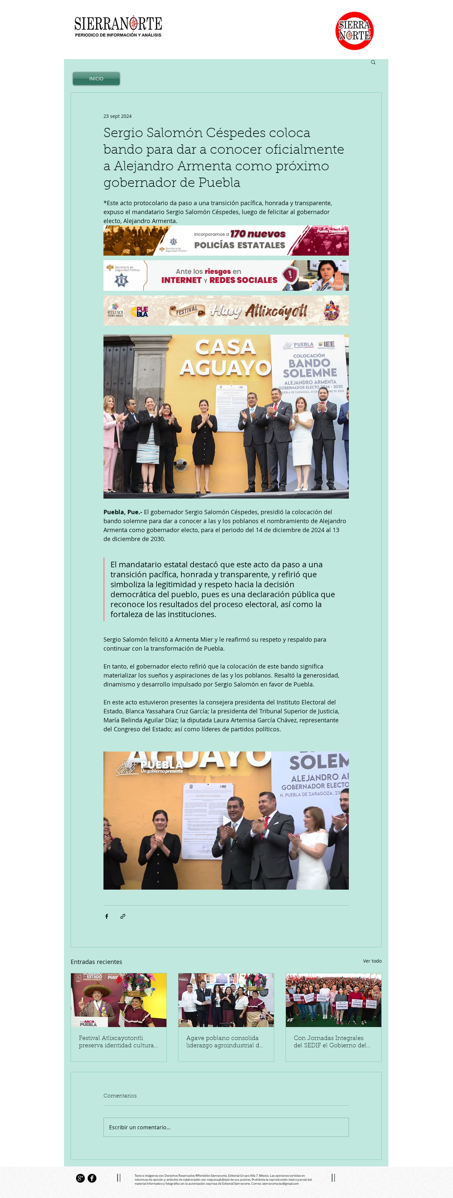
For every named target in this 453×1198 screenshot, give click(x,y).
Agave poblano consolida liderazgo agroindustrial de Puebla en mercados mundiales (224, 1043)
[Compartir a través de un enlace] (123, 916)
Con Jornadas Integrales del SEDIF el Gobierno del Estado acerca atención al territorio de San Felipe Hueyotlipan (330, 1043)
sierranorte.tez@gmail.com (280, 1184)
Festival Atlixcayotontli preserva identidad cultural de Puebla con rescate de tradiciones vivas (117, 1043)
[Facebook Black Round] (92, 1178)
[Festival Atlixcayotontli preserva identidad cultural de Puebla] (118, 1000)
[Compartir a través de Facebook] (106, 916)
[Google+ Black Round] (80, 1178)
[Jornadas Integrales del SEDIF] (333, 1000)
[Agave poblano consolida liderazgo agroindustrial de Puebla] (226, 1000)
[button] (373, 61)
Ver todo (372, 961)
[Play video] (226, 821)
